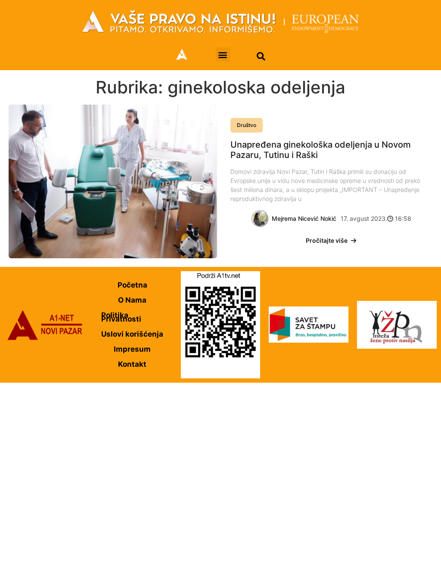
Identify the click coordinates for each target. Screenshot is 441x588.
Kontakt (132, 364)
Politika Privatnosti (121, 317)
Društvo (246, 125)
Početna (132, 285)
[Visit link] (220, 21)
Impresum (132, 349)
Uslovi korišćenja (132, 334)
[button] (223, 54)
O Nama (132, 300)
